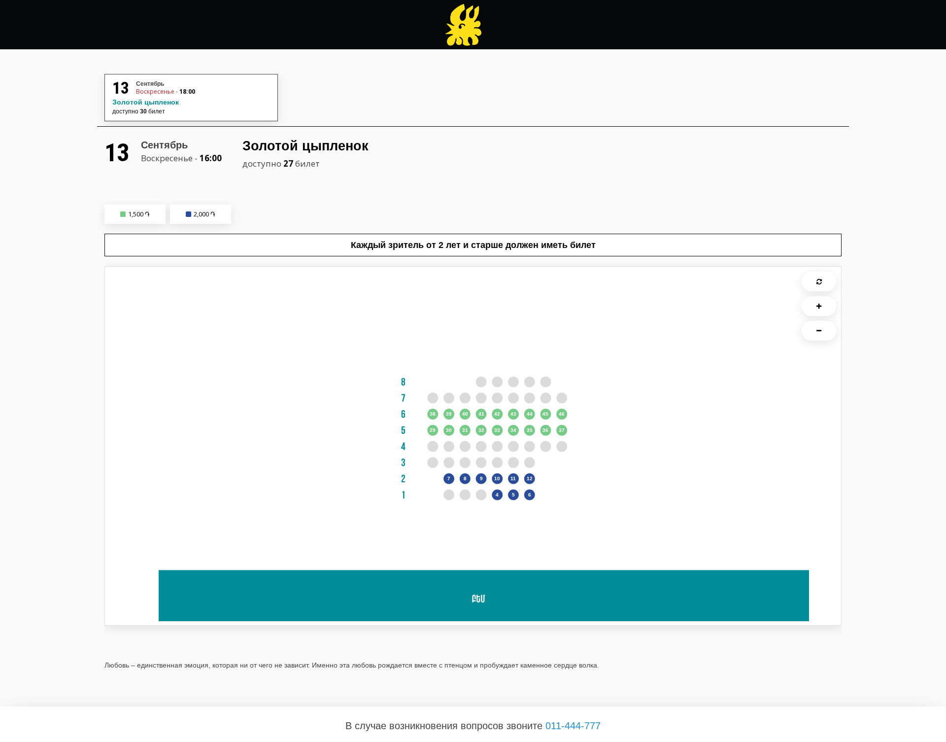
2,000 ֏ (204, 214)
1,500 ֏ (139, 214)
